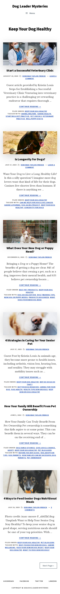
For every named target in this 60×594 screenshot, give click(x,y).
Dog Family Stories (25, 448)
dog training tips (46, 295)
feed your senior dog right (30, 547)
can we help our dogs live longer (36, 202)
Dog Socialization (27, 295)
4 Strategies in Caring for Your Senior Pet (30, 342)
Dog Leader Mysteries (30, 6)
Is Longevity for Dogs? (30, 159)
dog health (17, 389)
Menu (32, 13)
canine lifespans (12, 205)
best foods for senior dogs (33, 545)
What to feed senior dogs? (36, 550)
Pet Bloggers (45, 450)
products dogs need (39, 297)
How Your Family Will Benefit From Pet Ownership (30, 407)
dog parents (15, 455)
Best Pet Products (28, 290)
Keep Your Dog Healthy (36, 111)
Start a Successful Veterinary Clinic (30, 70)
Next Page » (48, 565)
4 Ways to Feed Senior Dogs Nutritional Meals (30, 500)
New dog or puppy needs (16, 297)
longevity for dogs (34, 207)
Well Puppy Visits (34, 119)
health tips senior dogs (36, 389)
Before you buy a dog (29, 453)
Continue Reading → (30, 106)
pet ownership (34, 458)
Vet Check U (36, 116)
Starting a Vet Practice (17, 116)
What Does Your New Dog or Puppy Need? (30, 249)
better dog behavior (28, 387)
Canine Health (44, 114)
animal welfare (28, 114)
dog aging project (30, 205)
